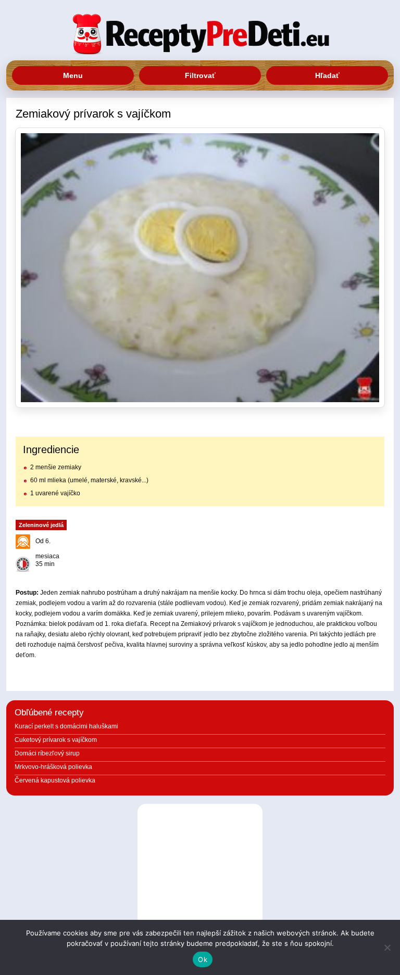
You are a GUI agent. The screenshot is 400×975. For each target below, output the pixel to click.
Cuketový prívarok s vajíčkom (56, 739)
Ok (202, 959)
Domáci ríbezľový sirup (47, 753)
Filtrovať (200, 75)
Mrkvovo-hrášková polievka (53, 767)
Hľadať (327, 75)
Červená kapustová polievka (55, 780)
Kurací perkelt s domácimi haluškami (66, 726)
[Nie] (387, 947)
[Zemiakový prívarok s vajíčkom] (200, 267)
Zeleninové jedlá (41, 525)
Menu (73, 75)
